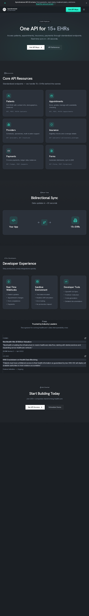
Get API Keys (73, 9)
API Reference (54, 47)
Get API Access (34, 407)
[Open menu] (84, 9)
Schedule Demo (55, 407)
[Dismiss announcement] (86, 3)
